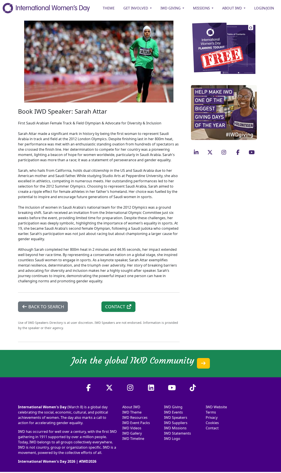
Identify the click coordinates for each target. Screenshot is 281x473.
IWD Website (216, 407)
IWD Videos (131, 428)
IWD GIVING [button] (171, 8)
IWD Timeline (133, 438)
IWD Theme (132, 412)
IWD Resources (135, 417)
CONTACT (115, 307)
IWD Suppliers (175, 422)
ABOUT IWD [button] (232, 8)
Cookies (212, 422)
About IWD (131, 407)
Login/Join (264, 8)
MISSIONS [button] (202, 8)
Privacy (212, 417)
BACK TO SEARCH (45, 307)
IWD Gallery (132, 433)
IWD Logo (172, 438)
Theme (109, 8)
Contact (212, 428)
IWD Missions (175, 428)
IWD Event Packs (136, 422)
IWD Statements (177, 433)
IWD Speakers (175, 417)
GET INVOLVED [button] (136, 8)
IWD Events (173, 412)
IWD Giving (173, 407)
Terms (211, 412)
